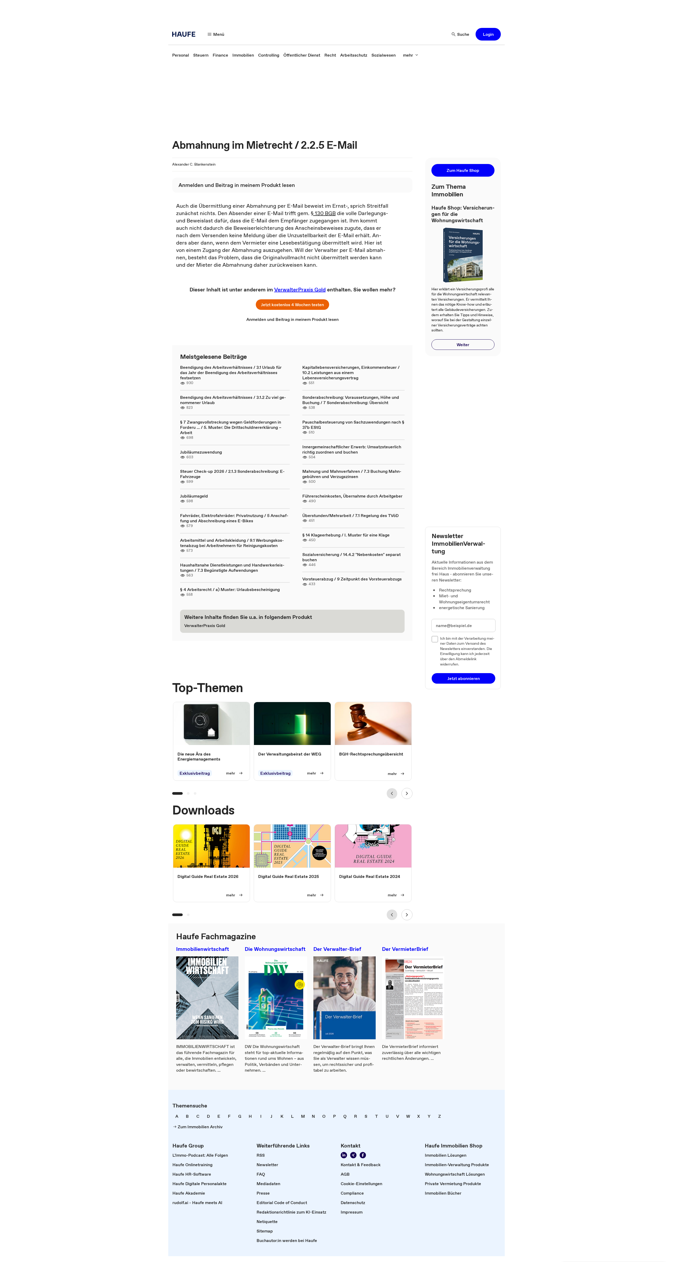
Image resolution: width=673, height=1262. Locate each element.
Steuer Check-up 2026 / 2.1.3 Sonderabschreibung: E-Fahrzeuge (232, 474)
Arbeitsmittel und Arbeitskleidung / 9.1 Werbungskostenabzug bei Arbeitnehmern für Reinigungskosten (232, 543)
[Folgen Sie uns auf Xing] (353, 1155)
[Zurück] (392, 793)
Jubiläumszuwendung (201, 452)
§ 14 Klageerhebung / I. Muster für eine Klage (346, 535)
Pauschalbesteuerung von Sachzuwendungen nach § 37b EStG (353, 424)
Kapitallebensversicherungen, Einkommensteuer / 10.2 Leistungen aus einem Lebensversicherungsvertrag (351, 372)
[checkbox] (435, 639)
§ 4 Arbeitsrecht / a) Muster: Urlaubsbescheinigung (230, 589)
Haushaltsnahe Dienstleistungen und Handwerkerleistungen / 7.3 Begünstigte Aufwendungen (232, 567)
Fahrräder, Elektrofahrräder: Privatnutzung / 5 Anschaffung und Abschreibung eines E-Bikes (234, 518)
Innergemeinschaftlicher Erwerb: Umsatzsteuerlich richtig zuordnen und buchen (351, 449)
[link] (180, 55)
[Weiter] (406, 793)
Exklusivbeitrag (195, 773)
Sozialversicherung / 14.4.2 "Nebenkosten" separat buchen (351, 557)
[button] (488, 34)
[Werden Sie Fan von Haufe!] (363, 1155)
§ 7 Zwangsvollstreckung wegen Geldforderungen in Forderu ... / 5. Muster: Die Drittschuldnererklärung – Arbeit (230, 427)
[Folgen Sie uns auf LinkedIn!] (344, 1155)
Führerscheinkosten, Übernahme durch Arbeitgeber (352, 496)
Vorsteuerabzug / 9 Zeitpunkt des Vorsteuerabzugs (352, 579)
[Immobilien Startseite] (185, 34)
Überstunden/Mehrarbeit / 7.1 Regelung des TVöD (350, 515)
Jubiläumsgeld (194, 496)
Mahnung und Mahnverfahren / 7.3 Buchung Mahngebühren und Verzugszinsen (351, 474)
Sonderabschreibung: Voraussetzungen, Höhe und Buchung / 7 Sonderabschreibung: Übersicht (350, 400)
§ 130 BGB (323, 213)
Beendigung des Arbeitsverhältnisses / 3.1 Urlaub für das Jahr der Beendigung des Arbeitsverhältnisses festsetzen (231, 372)
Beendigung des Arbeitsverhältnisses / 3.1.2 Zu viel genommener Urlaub (233, 400)
